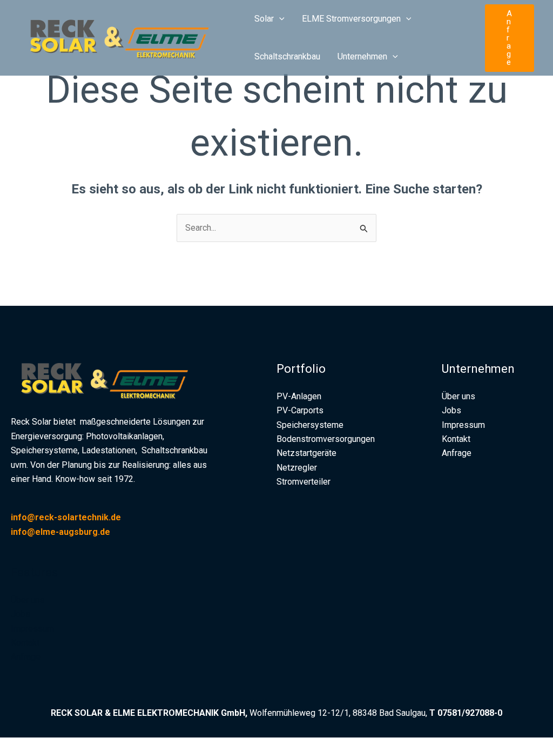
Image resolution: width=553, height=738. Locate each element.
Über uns (27, 600)
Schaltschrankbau (287, 56)
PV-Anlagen (298, 396)
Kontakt (25, 643)
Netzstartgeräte (306, 453)
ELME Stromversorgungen (351, 19)
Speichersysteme (309, 425)
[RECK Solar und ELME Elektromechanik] (127, 37)
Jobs (20, 614)
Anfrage (26, 657)
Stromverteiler (303, 482)
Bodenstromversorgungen (325, 439)
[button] (279, 19)
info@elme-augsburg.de (60, 532)
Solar (264, 19)
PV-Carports (299, 410)
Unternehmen (362, 56)
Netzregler (296, 467)
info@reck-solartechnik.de (67, 517)
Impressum (32, 628)
